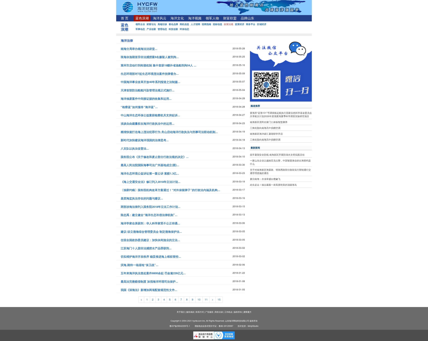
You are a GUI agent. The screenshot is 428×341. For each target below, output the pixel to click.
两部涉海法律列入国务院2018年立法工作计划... (150, 207)
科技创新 (173, 29)
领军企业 (140, 24)
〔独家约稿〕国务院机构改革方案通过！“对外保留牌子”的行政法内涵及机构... (170, 190)
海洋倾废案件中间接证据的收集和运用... (146, 99)
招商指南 (206, 24)
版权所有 (238, 311)
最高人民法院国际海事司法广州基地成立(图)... (150, 165)
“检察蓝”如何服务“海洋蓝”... (139, 107)
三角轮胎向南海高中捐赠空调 (265, 128)
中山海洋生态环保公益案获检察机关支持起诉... (150, 115)
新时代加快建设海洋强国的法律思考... (145, 140)
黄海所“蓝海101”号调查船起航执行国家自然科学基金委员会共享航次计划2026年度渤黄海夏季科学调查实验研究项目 (281, 114)
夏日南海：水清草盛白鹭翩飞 (265, 179)
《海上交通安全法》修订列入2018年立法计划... (150, 182)
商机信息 (184, 24)
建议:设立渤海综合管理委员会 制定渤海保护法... (151, 232)
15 (219, 299)
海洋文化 (177, 18)
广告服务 (209, 311)
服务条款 (190, 311)
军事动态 (140, 29)
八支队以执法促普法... (135, 148)
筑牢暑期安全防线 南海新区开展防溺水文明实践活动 (277, 154)
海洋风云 (159, 18)
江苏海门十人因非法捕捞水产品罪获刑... (146, 248)
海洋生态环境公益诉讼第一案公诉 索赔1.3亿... (150, 173)
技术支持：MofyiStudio (248, 325)
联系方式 (200, 311)
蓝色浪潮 (142, 18)
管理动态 (162, 29)
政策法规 (228, 24)
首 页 (124, 18)
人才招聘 (195, 24)
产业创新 (151, 29)
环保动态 (184, 29)
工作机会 (228, 311)
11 (206, 299)
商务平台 (250, 24)
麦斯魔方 (247, 311)
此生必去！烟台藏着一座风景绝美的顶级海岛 (273, 184)
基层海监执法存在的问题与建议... (142, 198)
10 (198, 299)
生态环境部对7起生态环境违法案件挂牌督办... (150, 74)
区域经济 (261, 24)
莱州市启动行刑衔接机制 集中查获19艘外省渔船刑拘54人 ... (158, 65)
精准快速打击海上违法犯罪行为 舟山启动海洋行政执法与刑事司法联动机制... (169, 132)
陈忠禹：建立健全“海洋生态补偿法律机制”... (149, 215)
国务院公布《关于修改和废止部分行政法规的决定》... (155, 157)
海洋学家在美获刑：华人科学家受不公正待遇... (150, 223)
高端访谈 (162, 24)
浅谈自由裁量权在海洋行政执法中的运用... (147, 123)
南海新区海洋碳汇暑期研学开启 (266, 133)
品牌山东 (247, 18)
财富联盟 (230, 18)
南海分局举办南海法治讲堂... (139, 49)
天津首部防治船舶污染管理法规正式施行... (147, 90)
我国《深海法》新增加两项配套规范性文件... (149, 290)
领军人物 (212, 18)
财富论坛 (151, 24)
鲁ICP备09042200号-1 (180, 325)
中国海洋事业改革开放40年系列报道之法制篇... (150, 82)
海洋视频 (194, 18)
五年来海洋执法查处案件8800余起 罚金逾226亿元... (153, 273)
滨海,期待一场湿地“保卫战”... (139, 265)
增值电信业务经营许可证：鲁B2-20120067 (214, 325)
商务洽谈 (219, 311)
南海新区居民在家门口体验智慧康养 (268, 122)
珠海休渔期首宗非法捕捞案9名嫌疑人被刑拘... (150, 57)
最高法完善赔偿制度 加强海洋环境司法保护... (149, 281)
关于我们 (181, 311)
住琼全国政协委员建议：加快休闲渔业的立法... (150, 240)
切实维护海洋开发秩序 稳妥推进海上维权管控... (151, 256)
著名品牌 (173, 24)
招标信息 (217, 24)
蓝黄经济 (239, 24)
